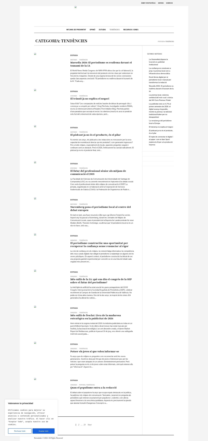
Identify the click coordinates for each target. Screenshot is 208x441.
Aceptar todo (43, 431)
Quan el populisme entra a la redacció (93, 387)
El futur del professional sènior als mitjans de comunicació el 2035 (98, 172)
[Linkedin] (171, 438)
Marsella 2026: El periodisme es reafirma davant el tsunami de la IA (101, 64)
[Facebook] (168, 438)
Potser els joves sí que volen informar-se (94, 351)
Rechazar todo (19, 431)
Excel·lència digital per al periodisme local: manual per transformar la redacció (160, 79)
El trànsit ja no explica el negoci (89, 98)
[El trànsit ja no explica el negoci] (49, 104)
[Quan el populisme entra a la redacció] (49, 393)
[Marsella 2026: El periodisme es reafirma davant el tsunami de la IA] (49, 68)
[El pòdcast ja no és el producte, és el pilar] (49, 140)
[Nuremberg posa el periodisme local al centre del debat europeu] (49, 213)
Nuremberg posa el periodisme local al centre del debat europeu (100, 209)
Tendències (83, 59)
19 (84, 425)
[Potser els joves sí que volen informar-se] (49, 357)
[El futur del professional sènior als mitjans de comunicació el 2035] (49, 177)
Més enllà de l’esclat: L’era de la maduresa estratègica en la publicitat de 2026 (95, 317)
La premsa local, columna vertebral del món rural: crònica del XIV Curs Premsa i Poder (161, 97)
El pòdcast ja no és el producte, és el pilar (95, 134)
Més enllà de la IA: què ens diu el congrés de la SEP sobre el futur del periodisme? (101, 281)
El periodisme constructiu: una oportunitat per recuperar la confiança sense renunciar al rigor (99, 245)
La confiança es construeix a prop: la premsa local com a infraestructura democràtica (160, 70)
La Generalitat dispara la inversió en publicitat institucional (158, 62)
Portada (161, 41)
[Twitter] (164, 438)
